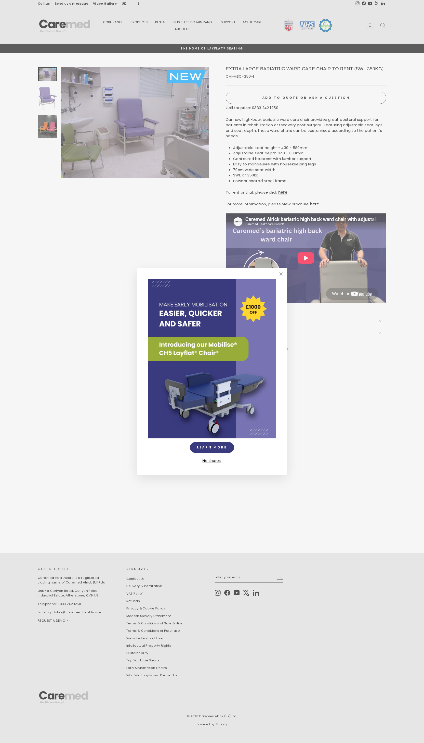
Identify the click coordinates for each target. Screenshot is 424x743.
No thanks (211, 460)
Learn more (212, 447)
